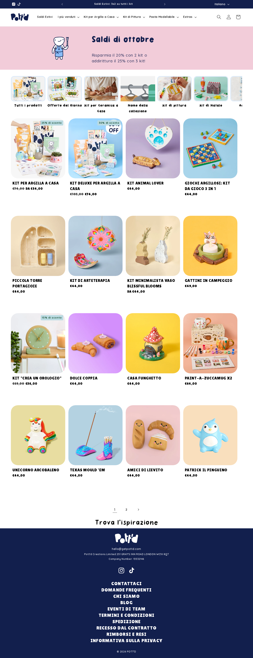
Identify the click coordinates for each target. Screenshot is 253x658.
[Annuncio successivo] (164, 4)
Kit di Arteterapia (90, 280)
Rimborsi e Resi (127, 634)
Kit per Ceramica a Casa (101, 108)
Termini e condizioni (126, 615)
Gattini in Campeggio (208, 280)
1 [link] (114, 509)
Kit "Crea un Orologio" (37, 378)
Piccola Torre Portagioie (27, 283)
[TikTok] (131, 570)
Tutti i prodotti (28, 106)
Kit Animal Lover (145, 183)
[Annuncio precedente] (62, 4)
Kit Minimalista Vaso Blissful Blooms (151, 283)
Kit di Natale (211, 106)
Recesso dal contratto (126, 627)
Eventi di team (127, 608)
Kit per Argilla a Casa (35, 183)
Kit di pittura (174, 106)
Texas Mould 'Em (87, 470)
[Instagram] (121, 570)
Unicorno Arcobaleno (35, 470)
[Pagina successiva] (138, 509)
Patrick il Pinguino (206, 470)
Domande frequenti (126, 589)
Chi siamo (126, 596)
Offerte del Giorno (64, 106)
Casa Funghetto (144, 378)
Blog (126, 602)
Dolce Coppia (84, 378)
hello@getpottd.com (126, 549)
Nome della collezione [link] (138, 108)
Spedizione (126, 621)
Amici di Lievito (145, 470)
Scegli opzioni (38, 205)
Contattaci (126, 583)
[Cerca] (219, 17)
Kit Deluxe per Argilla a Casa (95, 186)
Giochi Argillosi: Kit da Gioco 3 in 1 (207, 186)
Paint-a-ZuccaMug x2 (208, 378)
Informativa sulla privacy (126, 640)
